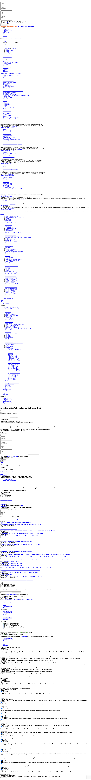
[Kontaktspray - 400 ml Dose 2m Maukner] (7, 547)
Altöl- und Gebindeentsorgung (9, 602)
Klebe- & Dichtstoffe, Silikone (9, 137)
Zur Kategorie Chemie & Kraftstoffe (7, 127)
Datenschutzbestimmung (12, 22)
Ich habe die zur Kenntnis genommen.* (14, 22)
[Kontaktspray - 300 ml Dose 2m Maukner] (7, 551)
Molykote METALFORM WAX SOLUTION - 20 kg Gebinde (31, 576)
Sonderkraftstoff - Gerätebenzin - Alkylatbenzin (12, 144)
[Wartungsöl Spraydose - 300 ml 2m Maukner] (10, 544)
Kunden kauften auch (9, 522)
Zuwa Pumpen (6, 190)
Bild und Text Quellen (7, 611)
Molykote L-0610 (8, 294)
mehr (1, 474)
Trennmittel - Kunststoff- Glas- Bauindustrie (11, 109)
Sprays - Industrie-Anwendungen (9, 107)
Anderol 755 (7, 270)
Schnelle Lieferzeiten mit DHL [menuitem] (13, 625)
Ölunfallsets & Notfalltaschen (8, 157)
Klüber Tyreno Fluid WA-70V (11, 278)
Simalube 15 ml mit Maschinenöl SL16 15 (26, 537)
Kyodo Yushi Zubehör (7, 183)
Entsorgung (5, 388)
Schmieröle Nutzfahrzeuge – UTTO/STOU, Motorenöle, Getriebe (16, 95)
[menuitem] (47, 29)
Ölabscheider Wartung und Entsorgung (10, 169)
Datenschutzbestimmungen (13, 519)
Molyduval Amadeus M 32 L (11, 288)
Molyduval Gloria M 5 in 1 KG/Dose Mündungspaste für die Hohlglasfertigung (51, 558)
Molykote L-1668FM (9, 295)
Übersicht (7, 49)
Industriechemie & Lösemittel (8, 131)
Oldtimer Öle (5, 98)
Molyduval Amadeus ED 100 (11, 286)
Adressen (7, 51)
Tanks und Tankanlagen (7, 184)
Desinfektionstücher (7, 154)
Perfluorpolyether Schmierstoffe (9, 99)
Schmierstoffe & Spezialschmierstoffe (10, 307)
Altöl (4, 165)
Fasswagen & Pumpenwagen (8, 177)
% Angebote (5, 394)
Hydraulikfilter (6, 182)
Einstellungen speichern (5, 774)
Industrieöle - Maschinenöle (8, 86)
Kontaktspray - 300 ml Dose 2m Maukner (23, 551)
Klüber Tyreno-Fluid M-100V (11, 279)
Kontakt (4, 31)
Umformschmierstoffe (7, 113)
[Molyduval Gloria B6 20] (6, 565)
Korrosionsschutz (6, 89)
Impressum (5, 36)
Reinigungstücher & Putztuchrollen (10, 153)
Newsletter (5, 614)
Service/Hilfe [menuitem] (6, 32)
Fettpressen (5, 178)
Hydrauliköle (5, 84)
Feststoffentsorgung (7, 167)
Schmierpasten (6, 103)
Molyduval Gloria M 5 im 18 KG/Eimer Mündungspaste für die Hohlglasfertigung (53, 554)
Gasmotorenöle (6, 78)
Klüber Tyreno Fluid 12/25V (11, 272)
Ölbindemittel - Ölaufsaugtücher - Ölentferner (12, 155)
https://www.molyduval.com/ (6, 500)
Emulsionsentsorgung (7, 166)
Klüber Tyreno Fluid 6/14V (10, 274)
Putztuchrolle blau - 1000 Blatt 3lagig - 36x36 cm (31, 524)
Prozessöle (5, 101)
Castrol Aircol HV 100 (9, 271)
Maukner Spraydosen (7, 138)
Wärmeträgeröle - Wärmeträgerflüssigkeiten (11, 117)
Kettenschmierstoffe (7, 88)
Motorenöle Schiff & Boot (8, 97)
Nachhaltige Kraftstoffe (7, 135)
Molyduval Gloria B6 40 (17, 563)
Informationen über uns (7, 30)
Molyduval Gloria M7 (15, 561)
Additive (4, 76)
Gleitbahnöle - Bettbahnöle (8, 81)
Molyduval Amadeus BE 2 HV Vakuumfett (29, 572)
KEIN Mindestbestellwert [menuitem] (12, 624)
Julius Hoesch (5, 136)
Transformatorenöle (7, 108)
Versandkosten (6, 615)
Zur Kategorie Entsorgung (5, 163)
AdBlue (4, 132)
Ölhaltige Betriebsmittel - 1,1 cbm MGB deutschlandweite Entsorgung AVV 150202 (39, 530)
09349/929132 (8, 597)
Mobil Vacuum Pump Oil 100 (11, 280)
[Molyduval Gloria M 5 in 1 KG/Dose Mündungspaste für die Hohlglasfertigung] (17, 558)
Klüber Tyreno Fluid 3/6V (10, 273)
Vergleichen (3, 460)
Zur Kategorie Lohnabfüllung (6, 196)
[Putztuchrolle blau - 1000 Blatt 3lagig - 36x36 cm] (10, 524)
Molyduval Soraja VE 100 (10, 293)
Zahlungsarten (8, 52)
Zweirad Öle (5, 121)
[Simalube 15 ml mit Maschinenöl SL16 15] (8, 537)
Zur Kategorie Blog (4, 205)
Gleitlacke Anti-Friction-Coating (9, 82)
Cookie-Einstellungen (7, 29)
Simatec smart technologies (8, 187)
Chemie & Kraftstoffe (7, 386)
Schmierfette (5, 102)
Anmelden (7, 48)
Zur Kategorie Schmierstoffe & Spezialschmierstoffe (10, 73)
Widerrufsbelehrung (7, 32)
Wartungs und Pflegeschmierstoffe (9, 118)
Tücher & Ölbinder (6, 387)
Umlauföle (5, 114)
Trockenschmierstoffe (7, 111)
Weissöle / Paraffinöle (7, 119)
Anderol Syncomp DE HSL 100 (11, 266)
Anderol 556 (7, 268)
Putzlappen (5, 152)
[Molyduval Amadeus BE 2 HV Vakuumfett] (10, 572)
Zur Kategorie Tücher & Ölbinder (7, 150)
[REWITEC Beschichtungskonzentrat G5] (8, 580)
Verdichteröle (5, 116)
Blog (4, 393)
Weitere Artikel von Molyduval (9, 480)
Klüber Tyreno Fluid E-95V (10, 276)
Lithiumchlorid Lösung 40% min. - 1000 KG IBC (32, 533)
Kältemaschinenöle (6, 87)
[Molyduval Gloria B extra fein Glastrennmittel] (10, 570)
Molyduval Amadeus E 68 (10, 284)
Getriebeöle (5, 80)
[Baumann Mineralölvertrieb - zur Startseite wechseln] (11, 38)
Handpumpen (5, 180)
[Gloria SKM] (3, 574)
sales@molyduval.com (5, 497)
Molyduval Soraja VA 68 (10, 292)
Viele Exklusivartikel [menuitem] (11, 628)
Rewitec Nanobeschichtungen (9, 130)
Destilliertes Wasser (7, 134)
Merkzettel (7, 55)
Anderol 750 (7, 269)
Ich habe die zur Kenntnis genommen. (15, 519)
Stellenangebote (6, 603)
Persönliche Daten (9, 50)
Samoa (4, 189)
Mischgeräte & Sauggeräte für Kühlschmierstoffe (12, 188)
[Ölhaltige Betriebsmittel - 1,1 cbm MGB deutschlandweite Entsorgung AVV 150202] (11, 530)
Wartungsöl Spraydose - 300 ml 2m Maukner (30, 544)
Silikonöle (5, 106)
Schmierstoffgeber (6, 104)
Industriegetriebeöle (7, 85)
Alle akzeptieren (4, 777)
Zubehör (2, 522)
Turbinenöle (5, 112)
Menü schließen (6, 45)
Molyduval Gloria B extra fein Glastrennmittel (30, 570)
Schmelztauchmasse (7, 141)
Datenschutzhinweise (10, 778)
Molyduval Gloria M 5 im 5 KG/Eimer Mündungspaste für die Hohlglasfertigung (52, 556)
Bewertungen (9, 471)
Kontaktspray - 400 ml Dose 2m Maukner (23, 547)
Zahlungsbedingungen (7, 617)
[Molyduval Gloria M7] (5, 561)
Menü (4, 40)
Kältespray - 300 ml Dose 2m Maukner (24, 541)
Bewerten (2, 462)
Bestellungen (8, 53)
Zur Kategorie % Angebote (5, 209)
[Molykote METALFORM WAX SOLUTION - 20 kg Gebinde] (9, 576)
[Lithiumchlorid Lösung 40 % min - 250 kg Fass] (11, 535)
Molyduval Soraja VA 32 (10, 291)
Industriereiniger (6, 140)
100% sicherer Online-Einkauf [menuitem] (13, 623)
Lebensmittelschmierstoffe (8, 93)
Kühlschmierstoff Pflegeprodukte (9, 92)
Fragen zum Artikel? (7, 479)
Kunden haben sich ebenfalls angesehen (23, 522)
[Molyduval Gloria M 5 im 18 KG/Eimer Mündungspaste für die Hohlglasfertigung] (18, 554)
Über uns (5, 391)
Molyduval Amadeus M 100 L (11, 287)
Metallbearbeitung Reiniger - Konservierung (11, 139)
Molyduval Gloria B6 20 (17, 565)
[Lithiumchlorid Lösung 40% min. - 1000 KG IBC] (11, 533)
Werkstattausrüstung (7, 389)
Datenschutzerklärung (7, 33)
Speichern (3, 521)
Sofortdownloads (8, 54)
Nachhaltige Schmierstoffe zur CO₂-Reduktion (12, 75)
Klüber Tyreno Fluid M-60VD (11, 277)
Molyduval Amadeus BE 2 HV (11, 283)
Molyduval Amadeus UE (10, 290)
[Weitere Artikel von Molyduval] (3, 410)
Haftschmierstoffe (6, 83)
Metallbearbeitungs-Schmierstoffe (9, 94)
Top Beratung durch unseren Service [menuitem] (15, 626)
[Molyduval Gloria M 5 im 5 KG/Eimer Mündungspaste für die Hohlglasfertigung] (17, 556)
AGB (4, 34)
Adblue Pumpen (6, 185)
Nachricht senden (4, 458)
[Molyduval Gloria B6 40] (6, 563)
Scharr (4, 142)
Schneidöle (5, 105)
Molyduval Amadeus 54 (10, 281)
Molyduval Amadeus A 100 (10, 282)
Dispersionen (5, 77)
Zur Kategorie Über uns (5, 200)
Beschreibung (3, 471)
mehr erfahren (14, 126)
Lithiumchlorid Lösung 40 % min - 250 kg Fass (31, 535)
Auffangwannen (6, 186)
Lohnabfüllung (6, 390)
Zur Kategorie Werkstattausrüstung (7, 175)
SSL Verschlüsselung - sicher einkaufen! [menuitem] (15, 627)
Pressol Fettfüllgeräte (7, 179)
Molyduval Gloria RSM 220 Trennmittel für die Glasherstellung (41, 567)
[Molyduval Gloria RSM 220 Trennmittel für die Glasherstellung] (14, 567)
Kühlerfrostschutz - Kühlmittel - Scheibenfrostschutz (13, 91)
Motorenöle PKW (6, 96)
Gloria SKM (9, 574)
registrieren (14, 48)
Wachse (4, 129)
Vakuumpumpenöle (7, 115)
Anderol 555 (7, 267)
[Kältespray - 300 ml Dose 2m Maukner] (8, 541)
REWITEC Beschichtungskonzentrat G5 (24, 580)
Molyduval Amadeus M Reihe (11, 289)
